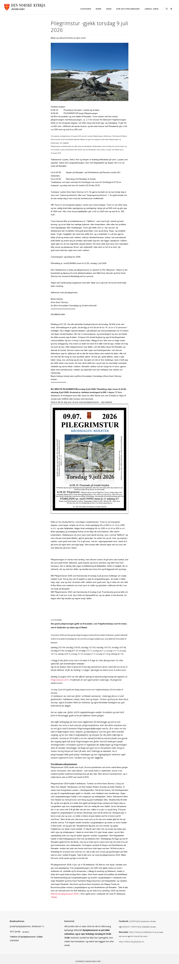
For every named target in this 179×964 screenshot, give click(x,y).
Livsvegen (85, 9)
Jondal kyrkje (135, 921)
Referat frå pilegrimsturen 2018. (65, 894)
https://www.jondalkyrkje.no (142, 932)
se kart (25, 931)
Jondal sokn (151, 9)
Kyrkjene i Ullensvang (131, 926)
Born (98, 9)
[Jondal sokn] (25, 6)
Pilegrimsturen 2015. (60, 680)
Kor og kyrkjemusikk (128, 9)
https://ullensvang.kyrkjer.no (131, 941)
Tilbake (54, 897)
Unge (109, 9)
